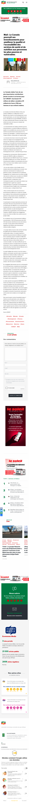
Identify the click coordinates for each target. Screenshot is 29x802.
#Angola (26, 540)
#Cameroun (16, 540)
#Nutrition (16, 324)
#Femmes (15, 78)
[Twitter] (1, 511)
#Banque (9, 540)
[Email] (1, 513)
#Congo (10, 541)
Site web (6, 373)
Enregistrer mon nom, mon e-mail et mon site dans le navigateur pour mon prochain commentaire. (15, 381)
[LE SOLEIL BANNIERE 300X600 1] (15, 426)
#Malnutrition (9, 324)
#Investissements (19, 321)
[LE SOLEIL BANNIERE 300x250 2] (15, 467)
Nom (6, 362)
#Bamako (12, 76)
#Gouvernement (10, 321)
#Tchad (4, 540)
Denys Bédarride (15, 80)
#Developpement (7, 78)
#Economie (15, 542)
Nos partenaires (11, 733)
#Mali (18, 326)
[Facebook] (1, 509)
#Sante (22, 324)
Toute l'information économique (12, 2)
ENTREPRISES (4, 747)
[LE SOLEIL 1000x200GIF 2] (14, 19)
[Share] (1, 515)
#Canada (18, 76)
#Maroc (18, 544)
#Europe (4, 544)
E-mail (6, 368)
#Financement (11, 544)
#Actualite (6, 76)
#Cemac (4, 541)
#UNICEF (13, 326)
